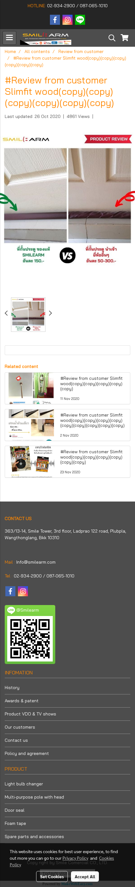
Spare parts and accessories (34, 836)
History (12, 687)
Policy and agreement (27, 753)
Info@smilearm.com (36, 562)
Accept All (85, 876)
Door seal (14, 810)
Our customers (20, 727)
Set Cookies (52, 876)
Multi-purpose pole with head (34, 797)
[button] (110, 38)
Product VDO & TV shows (30, 714)
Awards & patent (22, 701)
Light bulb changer (24, 784)
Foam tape (15, 823)
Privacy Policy (75, 858)
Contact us (16, 740)
